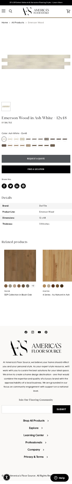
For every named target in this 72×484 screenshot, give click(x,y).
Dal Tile (8, 123)
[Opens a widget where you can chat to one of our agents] (59, 478)
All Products (18, 22)
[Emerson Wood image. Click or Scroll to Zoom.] (36, 63)
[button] (6, 477)
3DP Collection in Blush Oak (18, 295)
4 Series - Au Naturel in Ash (56, 295)
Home (5, 22)
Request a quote (36, 159)
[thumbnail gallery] (6, 106)
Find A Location (36, 169)
